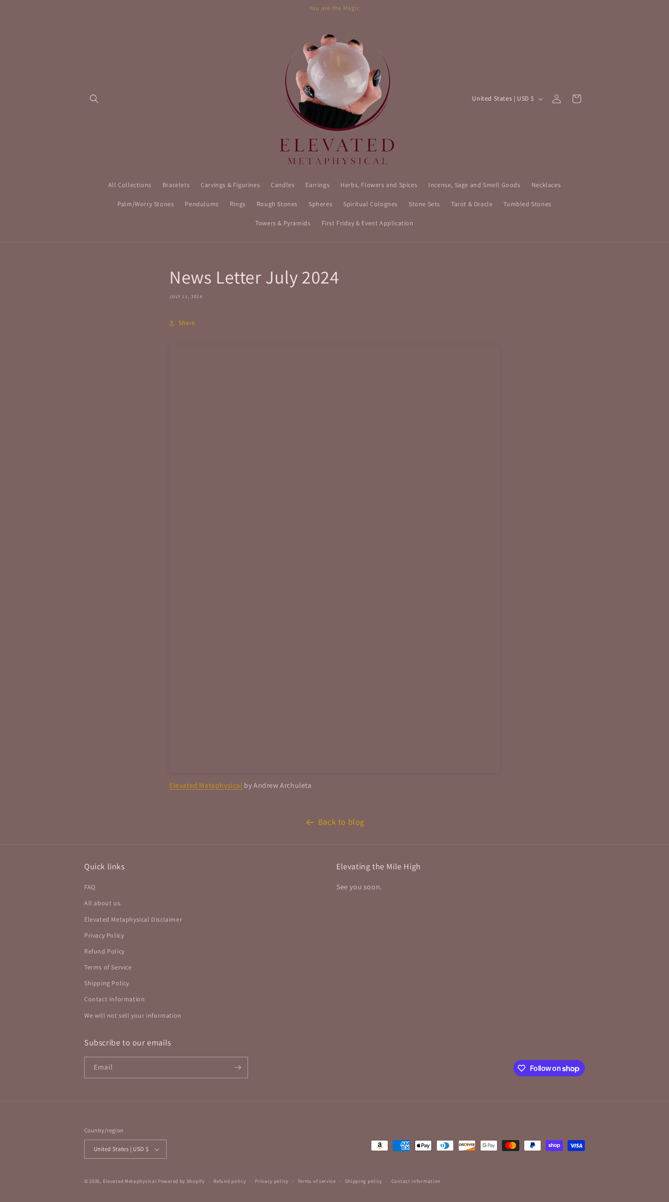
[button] (94, 99)
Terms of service (317, 1181)
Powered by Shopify (181, 1181)
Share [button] (186, 323)
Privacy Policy (104, 935)
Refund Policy (104, 951)
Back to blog (341, 822)
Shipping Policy (106, 983)
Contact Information (114, 999)
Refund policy (229, 1181)
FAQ (90, 887)
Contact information (416, 1181)
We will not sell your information (133, 1015)
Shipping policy (364, 1181)
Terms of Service (108, 967)
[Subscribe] (238, 1067)
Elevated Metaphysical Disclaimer (133, 919)
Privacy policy (272, 1181)
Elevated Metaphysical (206, 785)
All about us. (103, 903)
